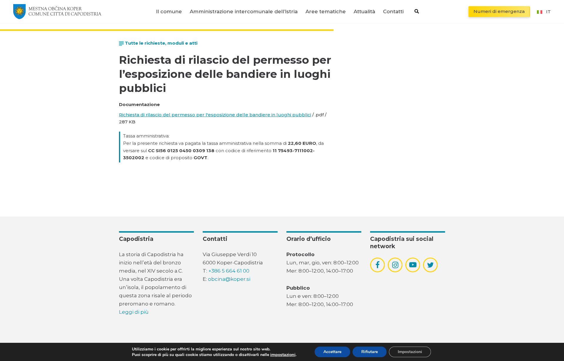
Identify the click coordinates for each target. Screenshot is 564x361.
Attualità (364, 11)
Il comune (169, 11)
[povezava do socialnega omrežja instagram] (395, 265)
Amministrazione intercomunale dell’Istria (244, 11)
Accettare (332, 352)
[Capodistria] (57, 11)
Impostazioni (410, 352)
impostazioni (283, 354)
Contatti (393, 11)
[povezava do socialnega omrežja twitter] (430, 265)
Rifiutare (369, 352)
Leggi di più (134, 312)
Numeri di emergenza (499, 11)
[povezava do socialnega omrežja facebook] (377, 265)
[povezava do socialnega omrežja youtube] (413, 265)
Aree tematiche (326, 11)
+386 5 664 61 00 (228, 271)
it (548, 11)
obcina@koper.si (229, 279)
